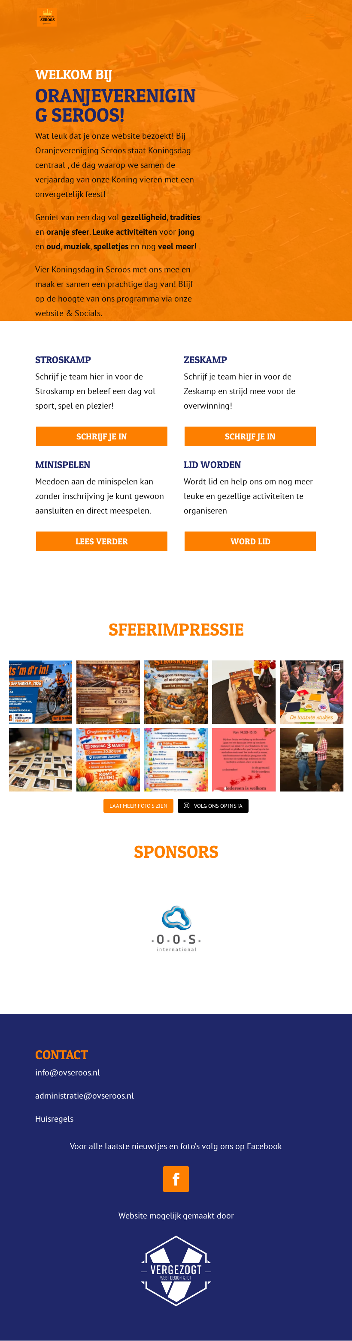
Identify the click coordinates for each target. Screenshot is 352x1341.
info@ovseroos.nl (67, 1072)
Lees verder (102, 541)
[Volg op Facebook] (176, 1179)
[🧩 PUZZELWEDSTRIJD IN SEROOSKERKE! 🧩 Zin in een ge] (176, 759)
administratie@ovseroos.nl (84, 1095)
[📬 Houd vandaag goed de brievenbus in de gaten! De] (244, 692)
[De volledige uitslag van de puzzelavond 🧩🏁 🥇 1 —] (311, 692)
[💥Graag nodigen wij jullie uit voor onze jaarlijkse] (108, 759)
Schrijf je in (101, 436)
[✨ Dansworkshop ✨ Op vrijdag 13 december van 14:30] (244, 759)
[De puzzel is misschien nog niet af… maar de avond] (41, 759)
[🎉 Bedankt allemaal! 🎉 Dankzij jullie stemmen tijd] (311, 759)
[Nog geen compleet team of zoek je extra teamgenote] (176, 692)
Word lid (250, 541)
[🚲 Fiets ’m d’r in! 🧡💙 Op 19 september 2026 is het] (41, 692)
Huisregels (54, 1118)
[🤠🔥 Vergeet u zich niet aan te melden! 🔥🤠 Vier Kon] (108, 692)
